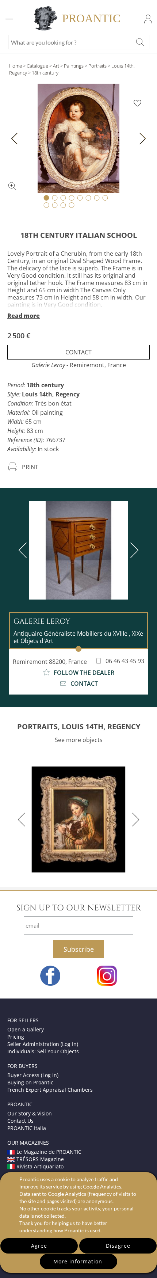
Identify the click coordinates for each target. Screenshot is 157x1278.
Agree (39, 1245)
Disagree (118, 1245)
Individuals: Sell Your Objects (43, 1051)
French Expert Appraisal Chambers (50, 1089)
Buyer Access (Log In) (32, 1075)
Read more (23, 315)
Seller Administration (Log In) (42, 1044)
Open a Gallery (25, 1029)
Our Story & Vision (29, 1113)
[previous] (24, 550)
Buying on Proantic (30, 1082)
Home (15, 65)
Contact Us (20, 1120)
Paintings (74, 65)
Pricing (15, 1036)
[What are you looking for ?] (140, 42)
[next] (133, 550)
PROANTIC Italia (26, 1128)
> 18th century (43, 72)
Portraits (97, 65)
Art (56, 65)
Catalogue (37, 65)
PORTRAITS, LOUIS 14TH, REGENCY (78, 726)
